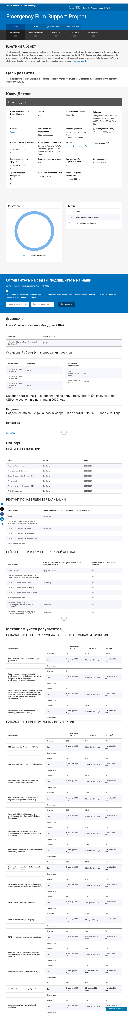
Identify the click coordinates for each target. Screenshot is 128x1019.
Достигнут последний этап (50, 173)
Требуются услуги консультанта (18, 174)
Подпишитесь (66, 304)
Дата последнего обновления (73, 174)
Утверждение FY (101, 143)
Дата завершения (100, 159)
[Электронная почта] (2, 504)
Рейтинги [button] (74, 32)
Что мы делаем (13, 6)
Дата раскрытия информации (45, 130)
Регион (69, 143)
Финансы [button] (56, 32)
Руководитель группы (75, 111)
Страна (13, 129)
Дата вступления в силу (103, 129)
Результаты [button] (93, 32)
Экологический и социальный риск (73, 160)
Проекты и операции (28, 6)
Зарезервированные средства (19, 160)
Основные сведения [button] (35, 32)
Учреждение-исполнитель (49, 143)
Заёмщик (98, 111)
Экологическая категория (49, 159)
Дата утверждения (74, 129)
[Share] (2, 514)
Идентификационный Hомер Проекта (19, 112)
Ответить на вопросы (116, 1009)
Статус (41, 111)
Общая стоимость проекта (22, 144)
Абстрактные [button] (15, 32)
